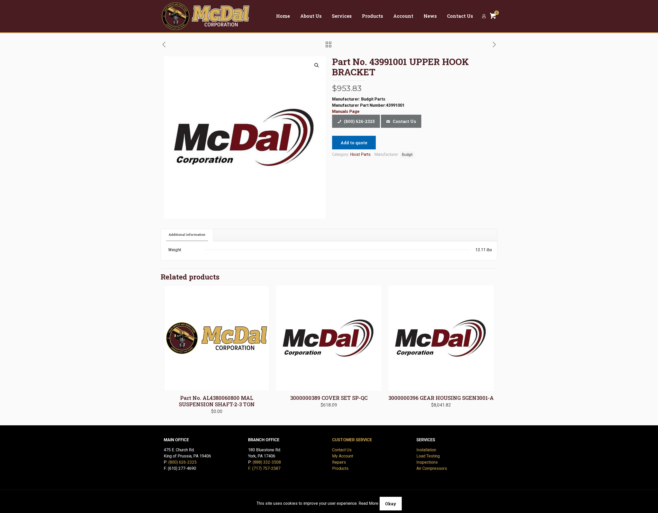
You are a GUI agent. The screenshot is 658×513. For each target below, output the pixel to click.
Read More (368, 503)
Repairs (339, 462)
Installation (426, 449)
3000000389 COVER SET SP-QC (329, 397)
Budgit (407, 154)
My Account (342, 456)
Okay (390, 503)
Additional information (187, 235)
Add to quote (354, 142)
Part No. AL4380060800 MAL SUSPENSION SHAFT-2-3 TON (217, 401)
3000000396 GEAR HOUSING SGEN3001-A (441, 397)
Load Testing (428, 456)
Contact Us (342, 449)
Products (340, 468)
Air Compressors (431, 468)
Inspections (427, 462)
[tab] (187, 235)
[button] (317, 65)
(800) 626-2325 (182, 462)
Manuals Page (346, 111)
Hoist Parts (360, 154)
